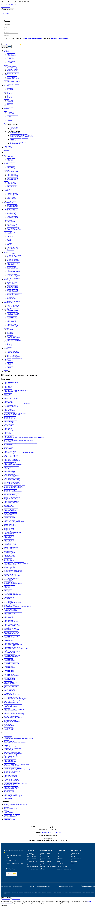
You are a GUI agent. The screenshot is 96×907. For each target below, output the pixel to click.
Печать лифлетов (8, 432)
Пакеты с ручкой (11, 77)
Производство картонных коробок (12, 532)
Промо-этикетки (11, 197)
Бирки (41, 856)
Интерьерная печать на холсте (11, 788)
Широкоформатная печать (16, 130)
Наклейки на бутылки (9, 667)
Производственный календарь (14, 358)
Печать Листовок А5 (12, 223)
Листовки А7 (10, 335)
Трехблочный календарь (10, 582)
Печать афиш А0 (11, 156)
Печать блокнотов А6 (12, 175)
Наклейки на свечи (8, 658)
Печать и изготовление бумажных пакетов (14, 521)
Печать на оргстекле (9, 760)
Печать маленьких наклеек (10, 710)
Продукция (6, 50)
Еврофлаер (9, 189)
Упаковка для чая (8, 526)
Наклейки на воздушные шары (11, 663)
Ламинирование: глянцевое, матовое (19, 138)
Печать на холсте (11, 61)
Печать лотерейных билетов (14, 247)
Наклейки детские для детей (11, 664)
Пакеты (6, 74)
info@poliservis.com (5, 7)
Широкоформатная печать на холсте (13, 771)
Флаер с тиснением (11, 186)
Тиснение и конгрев (15, 143)
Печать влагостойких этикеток (11, 682)
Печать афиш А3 (11, 160)
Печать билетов (8, 681)
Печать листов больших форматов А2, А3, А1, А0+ (17, 769)
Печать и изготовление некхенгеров (13, 704)
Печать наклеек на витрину (14, 82)
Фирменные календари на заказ (12, 566)
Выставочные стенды (12, 268)
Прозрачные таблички (12, 216)
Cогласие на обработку (62, 866)
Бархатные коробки (9, 728)
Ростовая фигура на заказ (13, 278)
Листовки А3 (10, 86)
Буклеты (6, 92)
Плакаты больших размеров (11, 547)
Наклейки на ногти (9, 666)
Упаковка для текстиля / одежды (12, 497)
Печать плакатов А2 (9, 536)
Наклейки (6, 80)
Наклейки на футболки (9, 654)
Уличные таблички (11, 212)
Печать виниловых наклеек (11, 624)
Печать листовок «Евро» (13, 227)
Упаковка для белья (11, 298)
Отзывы (9, 116)
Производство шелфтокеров (11, 406)
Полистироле (10, 57)
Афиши (5, 155)
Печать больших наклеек (10, 761)
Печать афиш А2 (11, 159)
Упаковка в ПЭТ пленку (16, 144)
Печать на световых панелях (11, 782)
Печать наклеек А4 (11, 321)
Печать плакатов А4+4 (9, 540)
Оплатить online (5, 13)
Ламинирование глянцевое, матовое (13, 748)
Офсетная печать (14, 127)
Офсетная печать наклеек (10, 609)
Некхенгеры (10, 233)
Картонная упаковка (12, 66)
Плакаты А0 (10, 360)
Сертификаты (10, 113)
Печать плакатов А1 (9, 539)
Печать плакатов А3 (9, 541)
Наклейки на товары (9, 677)
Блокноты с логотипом (12, 171)
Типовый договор (75, 859)
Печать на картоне (11, 54)
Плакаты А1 (10, 362)
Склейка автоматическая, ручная (12, 752)
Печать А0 (6, 468)
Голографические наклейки (11, 631)
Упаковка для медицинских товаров (13, 491)
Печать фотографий (12, 276)
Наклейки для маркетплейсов (11, 675)
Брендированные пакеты (13, 78)
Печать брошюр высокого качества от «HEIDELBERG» (18, 403)
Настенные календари (12, 351)
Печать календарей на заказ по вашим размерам (16, 390)
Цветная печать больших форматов (13, 768)
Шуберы (9, 239)
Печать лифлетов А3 (9, 435)
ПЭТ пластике (10, 58)
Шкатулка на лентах (9, 725)
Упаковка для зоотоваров (13, 72)
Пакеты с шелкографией (13, 305)
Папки (48, 856)
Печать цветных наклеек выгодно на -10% (14, 709)
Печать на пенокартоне (32, 858)
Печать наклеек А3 (11, 320)
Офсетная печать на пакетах (14, 306)
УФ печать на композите (13, 259)
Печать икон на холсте (9, 763)
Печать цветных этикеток (10, 510)
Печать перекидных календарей (12, 481)
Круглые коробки (8, 724)
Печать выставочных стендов (11, 787)
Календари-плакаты (9, 577)
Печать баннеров (11, 167)
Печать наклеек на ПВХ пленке (12, 645)
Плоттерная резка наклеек (10, 610)
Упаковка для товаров (12, 282)
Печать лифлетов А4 (9, 433)
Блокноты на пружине (12, 179)
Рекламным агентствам (10, 816)
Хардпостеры (10, 236)
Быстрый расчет (6, 899)
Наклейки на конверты (9, 671)
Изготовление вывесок (9, 601)
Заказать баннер (11, 166)
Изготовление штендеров (13, 272)
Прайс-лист (73, 856)
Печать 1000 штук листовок (14, 229)
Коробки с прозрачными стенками (12, 721)
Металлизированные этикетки (11, 685)
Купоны (9, 241)
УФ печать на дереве (9, 784)
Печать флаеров (8, 397)
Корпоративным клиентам (10, 808)
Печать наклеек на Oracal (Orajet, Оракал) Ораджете (17, 648)
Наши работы (7, 146)
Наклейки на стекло (9, 672)
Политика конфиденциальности (12, 814)
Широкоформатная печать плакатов (13, 545)
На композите (10, 63)
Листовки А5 (10, 89)
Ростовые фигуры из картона (11, 716)
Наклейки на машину (12, 310)
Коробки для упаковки (12, 206)
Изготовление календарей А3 (11, 578)
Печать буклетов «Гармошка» (11, 453)
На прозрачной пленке (12, 191)
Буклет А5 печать (8, 441)
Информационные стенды (13, 271)
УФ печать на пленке (12, 256)
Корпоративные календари (13, 356)
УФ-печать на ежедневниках (11, 702)
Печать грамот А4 (8, 428)
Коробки (42, 868)
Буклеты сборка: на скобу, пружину (19, 134)
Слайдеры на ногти (9, 668)
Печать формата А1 (9, 467)
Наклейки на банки (9, 670)
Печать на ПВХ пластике (13, 253)
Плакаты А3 (10, 364)
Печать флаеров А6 (11, 185)
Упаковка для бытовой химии (11, 493)
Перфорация (13, 139)
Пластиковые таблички (10, 209)
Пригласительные (11, 232)
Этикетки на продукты (12, 193)
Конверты (42, 866)
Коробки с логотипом (12, 205)
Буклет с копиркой (8, 444)
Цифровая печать (14, 128)
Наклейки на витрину (12, 312)
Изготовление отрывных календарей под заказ (16, 563)
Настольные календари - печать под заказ (14, 485)
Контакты (6, 108)
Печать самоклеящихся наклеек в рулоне (14, 713)
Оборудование (10, 112)
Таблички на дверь (11, 218)
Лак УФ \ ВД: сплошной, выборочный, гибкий (21, 136)
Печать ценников (8, 393)
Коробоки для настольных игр (14, 293)
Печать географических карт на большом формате (16, 764)
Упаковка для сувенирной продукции (13, 495)
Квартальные (10, 100)
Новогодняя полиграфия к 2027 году (13, 717)
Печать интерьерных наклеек (11, 466)
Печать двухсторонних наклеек (12, 625)
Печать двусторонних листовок (12, 460)
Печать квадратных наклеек (11, 643)
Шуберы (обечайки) (12, 67)
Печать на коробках (9, 533)
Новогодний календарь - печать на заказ (14, 562)
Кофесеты (6, 395)
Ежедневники (10, 235)
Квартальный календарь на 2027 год (13, 583)
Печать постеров (8, 409)
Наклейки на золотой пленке (11, 636)
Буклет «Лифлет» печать (10, 456)
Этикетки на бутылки (12, 194)
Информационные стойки (13, 270)
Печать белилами (8, 757)
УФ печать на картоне (12, 258)
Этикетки (6, 190)
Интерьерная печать (12, 274)
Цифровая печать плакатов (10, 544)
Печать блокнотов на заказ (10, 391)
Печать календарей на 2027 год (12, 575)
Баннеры (6, 163)
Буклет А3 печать (8, 439)
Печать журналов (8, 401)
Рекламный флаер (11, 187)
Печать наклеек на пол (12, 318)
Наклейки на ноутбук (9, 660)
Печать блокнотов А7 (12, 174)
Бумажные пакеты (8, 302)
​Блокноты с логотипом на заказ (12, 479)
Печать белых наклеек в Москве (12, 635)
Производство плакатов (10, 543)
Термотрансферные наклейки (11, 629)
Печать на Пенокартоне (13, 263)
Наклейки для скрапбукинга (11, 662)
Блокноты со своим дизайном (11, 475)
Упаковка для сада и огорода (11, 489)
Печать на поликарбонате (10, 775)
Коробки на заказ (8, 505)
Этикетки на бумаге (12, 195)
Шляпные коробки (8, 727)
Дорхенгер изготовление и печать (12, 694)
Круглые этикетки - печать (10, 513)
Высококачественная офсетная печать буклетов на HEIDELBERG (20, 443)
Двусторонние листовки (13, 228)
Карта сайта (7, 806)
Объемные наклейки (12, 316)
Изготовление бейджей (13, 248)
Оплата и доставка (8, 107)
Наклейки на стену (11, 317)
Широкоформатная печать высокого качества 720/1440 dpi (18, 738)
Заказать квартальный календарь (12, 482)
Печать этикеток (8, 389)
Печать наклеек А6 (11, 324)
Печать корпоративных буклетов (12, 449)
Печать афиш (7, 383)
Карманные (10, 104)
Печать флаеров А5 (11, 183)
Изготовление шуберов (13, 291)
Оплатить (6, 35)
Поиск (2, 10)
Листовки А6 (10, 90)
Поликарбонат (10, 264)
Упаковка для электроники (14, 299)
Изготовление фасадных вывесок (12, 602)
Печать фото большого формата (12, 767)
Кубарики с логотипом (12, 285)
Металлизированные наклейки (11, 632)
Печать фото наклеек (9, 712)
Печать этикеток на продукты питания (13, 518)
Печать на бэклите (11, 266)
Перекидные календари (13, 352)
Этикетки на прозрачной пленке (12, 520)
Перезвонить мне (16, 899)
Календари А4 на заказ (9, 567)
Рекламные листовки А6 (13, 224)
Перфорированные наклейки (11, 627)
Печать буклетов (8, 408)
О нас (5, 111)
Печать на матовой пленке (10, 794)
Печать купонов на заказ (10, 695)
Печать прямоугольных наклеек (12, 651)
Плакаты (6, 359)
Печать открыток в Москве (10, 398)
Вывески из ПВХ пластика (10, 604)
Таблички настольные (12, 217)
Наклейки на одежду (9, 674)
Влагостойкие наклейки (10, 628)
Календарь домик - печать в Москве (13, 571)
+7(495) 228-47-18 (5, 4)
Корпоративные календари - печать (13, 570)
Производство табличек (13, 214)
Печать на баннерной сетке (14, 164)
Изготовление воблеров (10, 405)
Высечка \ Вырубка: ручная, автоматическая (21, 135)
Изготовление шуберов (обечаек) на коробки (15, 698)
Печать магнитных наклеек (11, 633)
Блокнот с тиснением (12, 172)
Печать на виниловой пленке (11, 501)
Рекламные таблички (12, 210)
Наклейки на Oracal (12, 326)
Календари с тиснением (10, 574)
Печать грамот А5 (8, 429)
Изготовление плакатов (10, 549)
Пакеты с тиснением (12, 76)
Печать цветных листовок (10, 458)
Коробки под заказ (8, 202)
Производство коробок (12, 289)
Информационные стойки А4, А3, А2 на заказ (15, 783)
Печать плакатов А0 (9, 535)
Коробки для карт (11, 297)
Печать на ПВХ (11, 53)
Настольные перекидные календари (13, 486)
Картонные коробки (12, 204)
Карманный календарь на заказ (12, 483)
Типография (6, 892)
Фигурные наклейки (9, 650)
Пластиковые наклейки (10, 622)
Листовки (6, 85)
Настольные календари (12, 349)
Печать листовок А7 (12, 225)
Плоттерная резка (14, 140)
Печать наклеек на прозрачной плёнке (13, 644)
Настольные (10, 101)
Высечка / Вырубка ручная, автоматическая (15, 742)
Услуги (5, 105)
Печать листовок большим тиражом (13, 464)
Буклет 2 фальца (8, 448)
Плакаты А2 (10, 363)
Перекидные (10, 103)
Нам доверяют (10, 120)
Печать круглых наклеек (10, 641)
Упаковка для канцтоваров (13, 301)
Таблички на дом (11, 213)
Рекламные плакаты (9, 548)
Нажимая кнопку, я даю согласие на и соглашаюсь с (36, 38)
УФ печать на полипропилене (11, 773)
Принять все (4, 905)
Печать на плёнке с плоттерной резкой (13, 796)
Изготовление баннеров (13, 168)
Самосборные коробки (12, 208)
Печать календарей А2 (9, 585)
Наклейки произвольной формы (12, 647)
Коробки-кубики (8, 723)
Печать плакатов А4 (9, 537)
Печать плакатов (8, 385)
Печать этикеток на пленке (10, 686)
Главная (6, 370)
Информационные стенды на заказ (12, 594)
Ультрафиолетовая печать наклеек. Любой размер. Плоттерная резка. (21, 714)
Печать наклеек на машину (13, 81)
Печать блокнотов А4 (12, 178)
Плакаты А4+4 (10, 367)
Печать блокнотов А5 (12, 177)
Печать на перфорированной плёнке (13, 795)
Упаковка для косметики (13, 73)
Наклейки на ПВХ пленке (13, 314)
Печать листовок (8, 220)
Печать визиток (11, 246)
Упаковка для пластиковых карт (12, 414)
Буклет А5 (9, 96)
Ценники (49, 861)
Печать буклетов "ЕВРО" (10, 451)
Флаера (48, 859)
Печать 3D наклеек (8, 620)
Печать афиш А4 (11, 162)
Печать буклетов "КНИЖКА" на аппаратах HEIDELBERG (19, 452)
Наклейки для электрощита (11, 656)
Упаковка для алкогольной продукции (13, 487)
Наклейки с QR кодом (9, 678)
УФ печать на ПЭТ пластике (14, 255)
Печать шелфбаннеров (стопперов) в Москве (15, 700)
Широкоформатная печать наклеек (12, 608)
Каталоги (42, 864)
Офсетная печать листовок (13, 337)
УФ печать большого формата (11, 765)
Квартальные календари (13, 354)
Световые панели (11, 267)
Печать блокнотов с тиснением (12, 478)
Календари (6, 99)
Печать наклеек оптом (12, 325)
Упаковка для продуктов (10, 528)
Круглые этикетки (11, 198)
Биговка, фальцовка (15, 132)
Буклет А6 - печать (8, 447)
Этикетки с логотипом (9, 683)
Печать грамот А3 (8, 430)
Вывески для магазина (9, 605)
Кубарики (9, 243)
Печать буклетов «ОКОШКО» (11, 455)
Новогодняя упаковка (12, 69)
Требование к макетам (76, 858)
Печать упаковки (11, 283)
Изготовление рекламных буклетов (13, 445)
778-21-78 (13, 4)
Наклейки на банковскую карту (12, 655)
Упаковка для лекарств (12, 70)
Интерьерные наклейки (13, 84)
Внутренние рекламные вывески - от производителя (17, 606)
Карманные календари (12, 355)
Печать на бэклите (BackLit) (11, 756)
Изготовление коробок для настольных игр (15, 413)
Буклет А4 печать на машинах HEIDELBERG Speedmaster (18, 440)
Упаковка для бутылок (12, 287)
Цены (8, 121)
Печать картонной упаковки (11, 382)
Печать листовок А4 (12, 221)
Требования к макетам (12, 115)
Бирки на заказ (7, 394)
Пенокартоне (10, 59)
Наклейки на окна (8, 659)
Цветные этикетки (11, 201)
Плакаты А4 (10, 366)
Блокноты (6, 170)
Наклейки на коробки (9, 652)
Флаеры (6, 181)
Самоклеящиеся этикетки (13, 200)
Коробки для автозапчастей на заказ (13, 499)
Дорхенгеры (10, 244)
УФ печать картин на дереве (11, 786)
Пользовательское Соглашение (11, 815)
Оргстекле (9, 62)
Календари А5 (7, 568)
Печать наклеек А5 (11, 322)
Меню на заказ (10, 250)
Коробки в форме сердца (10, 720)
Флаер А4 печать (11, 182)
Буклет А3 (9, 93)
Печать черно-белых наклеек (11, 621)
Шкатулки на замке (9, 729)
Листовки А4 (10, 88)
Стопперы (9, 237)
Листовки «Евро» (11, 336)
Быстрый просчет (8, 148)
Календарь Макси (8, 579)
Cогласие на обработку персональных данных (15, 804)
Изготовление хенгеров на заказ (12, 697)
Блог (8, 119)
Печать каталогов (8, 402)
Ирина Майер (70, 886)
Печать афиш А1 (11, 158)
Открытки (42, 869)
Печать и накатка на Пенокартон (12, 780)
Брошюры (42, 859)
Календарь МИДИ (8, 581)
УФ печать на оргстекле (13, 260)
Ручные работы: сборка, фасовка (18, 142)
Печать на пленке (11, 55)
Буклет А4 (9, 95)
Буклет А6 (9, 97)
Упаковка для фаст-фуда (10, 525)
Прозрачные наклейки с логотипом (13, 612)
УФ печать (6, 51)
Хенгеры (9, 240)
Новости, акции (60, 863)
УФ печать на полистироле (13, 262)
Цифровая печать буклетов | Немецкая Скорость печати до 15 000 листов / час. (24, 437)
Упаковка (6, 65)
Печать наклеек (8, 387)
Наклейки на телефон (9, 679)
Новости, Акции (11, 117)
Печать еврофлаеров (9, 424)
